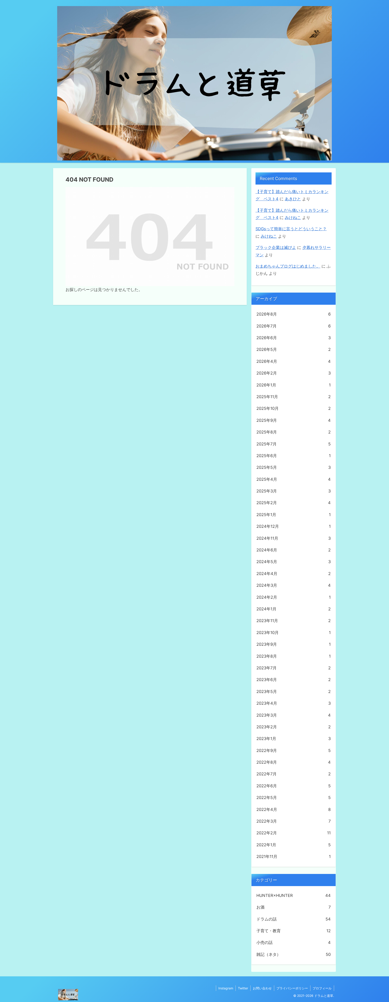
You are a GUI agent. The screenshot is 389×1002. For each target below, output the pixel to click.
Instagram (225, 988)
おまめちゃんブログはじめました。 (288, 266)
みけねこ (293, 217)
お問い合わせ (262, 988)
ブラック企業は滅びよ (276, 247)
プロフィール (322, 988)
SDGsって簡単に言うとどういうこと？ (291, 228)
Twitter (243, 988)
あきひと (293, 198)
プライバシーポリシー (292, 988)
